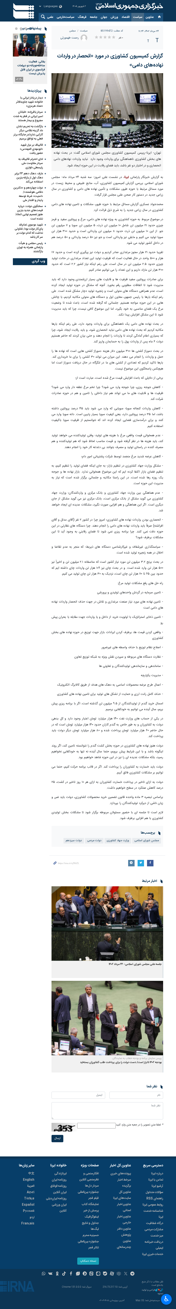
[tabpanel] (30, 59)
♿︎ (166, 1299)
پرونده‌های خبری (120, 1173)
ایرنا (128, 6)
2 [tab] (25, 28)
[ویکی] (50, 1274)
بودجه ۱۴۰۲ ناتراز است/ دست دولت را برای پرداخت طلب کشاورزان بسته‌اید (121, 1062)
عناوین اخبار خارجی (124, 1219)
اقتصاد (125, 17)
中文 (31, 1173)
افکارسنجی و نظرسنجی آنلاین (89, 1176)
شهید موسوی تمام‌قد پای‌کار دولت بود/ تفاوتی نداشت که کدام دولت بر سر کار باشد (29, 231)
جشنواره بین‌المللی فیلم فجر (88, 1195)
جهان (104, 17)
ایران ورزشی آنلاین (59, 1207)
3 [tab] (21, 28)
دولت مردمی (94, 840)
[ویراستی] (78, 1274)
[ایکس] (126, 1274)
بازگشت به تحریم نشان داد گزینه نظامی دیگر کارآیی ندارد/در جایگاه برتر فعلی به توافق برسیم (28, 132)
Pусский (28, 1211)
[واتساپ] (44, 1274)
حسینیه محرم (91, 1235)
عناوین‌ (150, 17)
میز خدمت (157, 1235)
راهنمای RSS (154, 1198)
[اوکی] (57, 1274)
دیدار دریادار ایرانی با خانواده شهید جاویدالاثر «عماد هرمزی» (29, 102)
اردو (32, 1217)
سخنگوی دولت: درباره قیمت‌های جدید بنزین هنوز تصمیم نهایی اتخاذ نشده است (29, 212)
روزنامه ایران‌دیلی (56, 1198)
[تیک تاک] (64, 1274)
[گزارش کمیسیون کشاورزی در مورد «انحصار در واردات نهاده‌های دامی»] (107, 110)
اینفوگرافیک (92, 1216)
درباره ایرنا (157, 1173)
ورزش (114, 17)
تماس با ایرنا (155, 1179)
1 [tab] (30, 28)
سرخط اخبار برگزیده (124, 1182)
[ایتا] (91, 1274)
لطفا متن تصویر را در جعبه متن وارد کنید (139, 1125)
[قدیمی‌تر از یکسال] (107, 923)
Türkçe (29, 1198)
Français (27, 1223)
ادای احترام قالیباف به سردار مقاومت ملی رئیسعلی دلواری (30, 163)
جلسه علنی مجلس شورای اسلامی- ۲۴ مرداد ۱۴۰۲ (135, 964)
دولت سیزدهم (74, 840)
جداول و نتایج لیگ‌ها (90, 1226)
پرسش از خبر (91, 1210)
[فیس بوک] (71, 1274)
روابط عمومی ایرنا (153, 1204)
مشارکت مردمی (153, 1229)
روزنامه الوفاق (58, 1186)
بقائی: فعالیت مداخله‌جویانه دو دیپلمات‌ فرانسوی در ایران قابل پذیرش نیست (31, 67)
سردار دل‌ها (92, 1185)
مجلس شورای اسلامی (146, 840)
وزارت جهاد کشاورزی (118, 840)
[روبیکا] (119, 1274)
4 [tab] (16, 28)
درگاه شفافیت (154, 1223)
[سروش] (85, 1274)
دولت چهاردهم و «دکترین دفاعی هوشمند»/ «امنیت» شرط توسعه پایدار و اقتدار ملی (28, 194)
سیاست (137, 17)
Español (28, 1204)
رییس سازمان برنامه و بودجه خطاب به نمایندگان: (137, 1058)
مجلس (72, 31)
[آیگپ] (98, 1274)
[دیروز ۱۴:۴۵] (30, 45)
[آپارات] (112, 1274)
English (28, 1179)
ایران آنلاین (60, 1192)
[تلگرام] (132, 1274)
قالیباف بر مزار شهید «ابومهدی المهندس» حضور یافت (31, 149)
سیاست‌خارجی (65, 17)
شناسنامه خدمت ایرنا (153, 1214)
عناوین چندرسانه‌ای (124, 1244)
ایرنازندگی (60, 1173)
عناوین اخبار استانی (124, 1207)
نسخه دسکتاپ (88, 1261)
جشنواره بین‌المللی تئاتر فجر (88, 1244)
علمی (50, 17)
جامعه (93, 17)
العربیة (30, 1186)
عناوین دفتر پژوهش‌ (124, 1232)
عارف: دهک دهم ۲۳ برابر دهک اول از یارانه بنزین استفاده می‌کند (29, 177)
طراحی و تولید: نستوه (152, 1291)
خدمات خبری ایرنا (152, 1254)
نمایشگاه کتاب (90, 1204)
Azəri (30, 1192)
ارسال (57, 1138)
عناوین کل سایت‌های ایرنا (122, 1195)
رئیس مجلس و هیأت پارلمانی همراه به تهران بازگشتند (30, 247)
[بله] (105, 1274)
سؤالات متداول (154, 1192)
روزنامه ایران (59, 1179)
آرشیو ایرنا (157, 1186)
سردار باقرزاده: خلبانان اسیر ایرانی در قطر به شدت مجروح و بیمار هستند (28, 116)
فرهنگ (82, 17)
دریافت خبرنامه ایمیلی (154, 1245)
